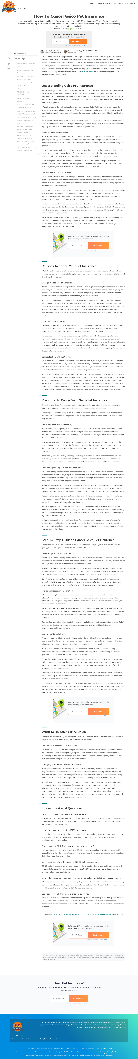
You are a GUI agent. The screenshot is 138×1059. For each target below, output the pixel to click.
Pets (92, 3)
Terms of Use (83, 45)
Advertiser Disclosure (19, 53)
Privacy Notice (44, 1039)
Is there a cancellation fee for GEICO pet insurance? (26, 112)
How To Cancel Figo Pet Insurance (66, 914)
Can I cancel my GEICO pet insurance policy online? (26, 149)
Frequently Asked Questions (23, 99)
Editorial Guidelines (32, 1039)
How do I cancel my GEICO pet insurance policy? (26, 106)
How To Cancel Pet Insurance (24, 9)
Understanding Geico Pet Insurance (26, 65)
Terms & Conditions (101, 1048)
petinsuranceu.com (46, 1048)
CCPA (110, 1048)
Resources (129, 3)
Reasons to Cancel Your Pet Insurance (25, 71)
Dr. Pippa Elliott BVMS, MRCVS (87, 51)
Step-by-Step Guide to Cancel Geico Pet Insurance (25, 85)
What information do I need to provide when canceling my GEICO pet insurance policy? (25, 140)
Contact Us (21, 1039)
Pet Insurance (103, 3)
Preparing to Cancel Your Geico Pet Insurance (25, 77)
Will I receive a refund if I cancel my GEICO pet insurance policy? (25, 129)
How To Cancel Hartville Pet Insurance (102, 914)
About (13, 1039)
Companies (117, 3)
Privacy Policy (90, 1048)
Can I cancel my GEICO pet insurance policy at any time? (26, 120)
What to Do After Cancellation (23, 93)
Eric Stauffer (55, 51)
